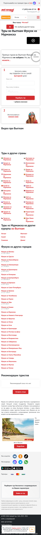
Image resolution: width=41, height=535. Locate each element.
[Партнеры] (18, 474)
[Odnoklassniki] (20, 456)
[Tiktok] (26, 456)
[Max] (34, 3)
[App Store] (17, 468)
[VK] (15, 456)
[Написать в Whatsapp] (26, 462)
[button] (33, 40)
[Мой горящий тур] (7, 10)
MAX (30, 3)
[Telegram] (20, 462)
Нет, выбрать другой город (24, 27)
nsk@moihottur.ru (6, 525)
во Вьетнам (17, 228)
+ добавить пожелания (20, 102)
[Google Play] (6, 468)
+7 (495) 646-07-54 (29, 9)
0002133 (35, 533)
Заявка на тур (6, 17)
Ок (32, 529)
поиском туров (13, 117)
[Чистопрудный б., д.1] (39, 9)
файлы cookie (16, 528)
